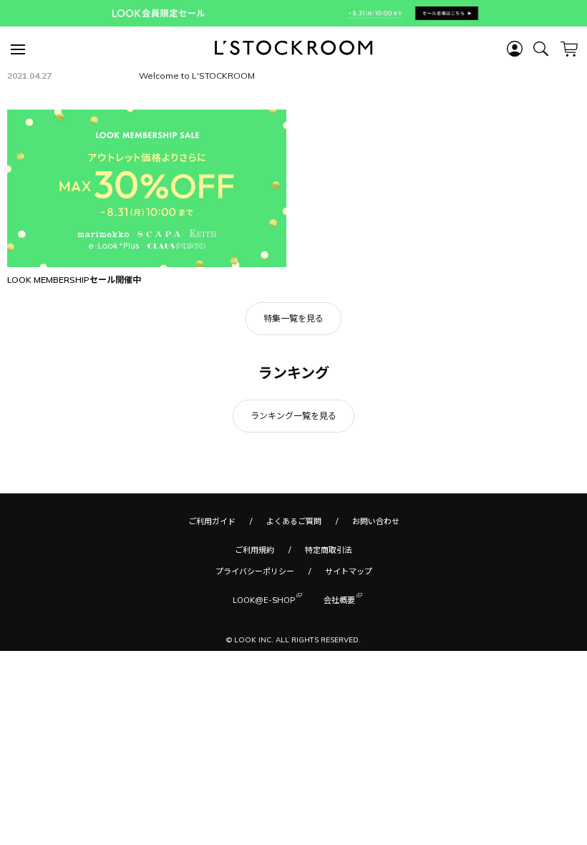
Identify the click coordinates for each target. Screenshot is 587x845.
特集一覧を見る (293, 318)
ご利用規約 (254, 550)
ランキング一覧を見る (293, 415)
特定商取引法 (328, 550)
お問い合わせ (375, 521)
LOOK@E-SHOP (264, 600)
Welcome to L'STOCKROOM (197, 75)
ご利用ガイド (212, 521)
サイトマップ (348, 571)
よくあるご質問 (293, 521)
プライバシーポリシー (254, 571)
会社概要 (339, 600)
